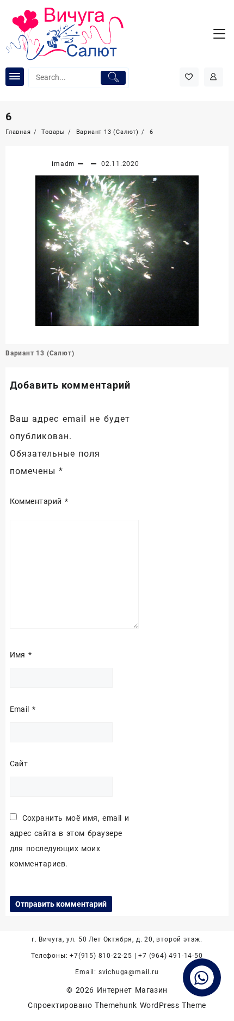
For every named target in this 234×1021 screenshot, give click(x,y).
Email (23, 709)
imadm (63, 164)
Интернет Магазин (132, 990)
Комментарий (39, 501)
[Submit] (113, 78)
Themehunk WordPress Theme (150, 1005)
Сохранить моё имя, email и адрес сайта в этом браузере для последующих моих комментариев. (70, 841)
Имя (21, 654)
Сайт (19, 763)
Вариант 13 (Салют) (39, 353)
